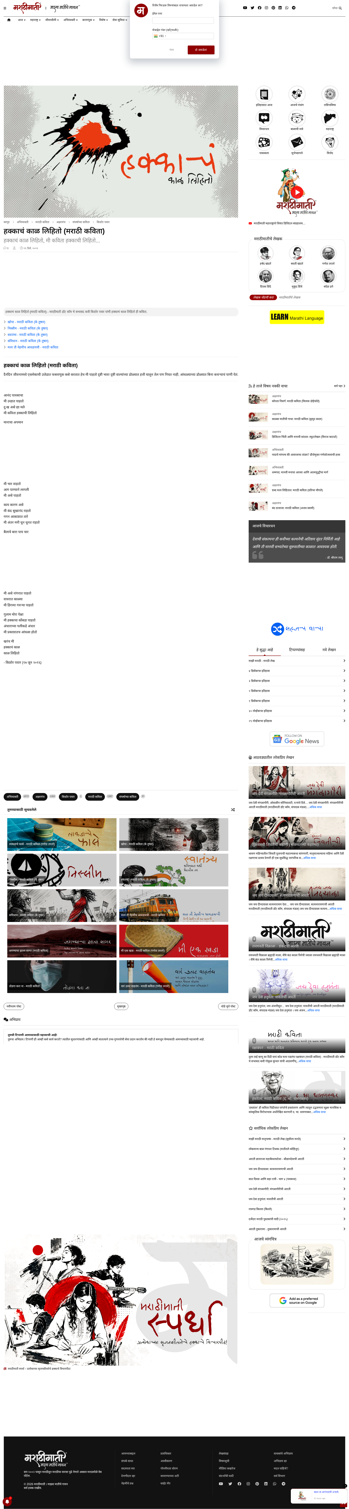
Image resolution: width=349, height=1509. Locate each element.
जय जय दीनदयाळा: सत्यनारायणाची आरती (280, 895)
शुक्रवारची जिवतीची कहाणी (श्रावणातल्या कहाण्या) (285, 845)
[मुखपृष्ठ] (9, 21)
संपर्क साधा (127, 1461)
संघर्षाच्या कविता (81, 222)
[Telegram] (293, 8)
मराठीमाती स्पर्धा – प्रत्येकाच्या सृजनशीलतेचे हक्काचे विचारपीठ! (39, 1368)
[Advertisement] (121, 280)
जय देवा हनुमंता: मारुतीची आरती (274, 997)
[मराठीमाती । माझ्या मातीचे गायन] (55, 12)
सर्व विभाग (279, 1475)
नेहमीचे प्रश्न (127, 1483)
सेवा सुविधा (119, 19)
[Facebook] (259, 8)
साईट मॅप (165, 1483)
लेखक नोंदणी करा (263, 297)
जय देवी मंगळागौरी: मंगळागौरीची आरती (278, 794)
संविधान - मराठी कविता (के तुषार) (28, 341)
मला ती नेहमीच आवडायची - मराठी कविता (33, 347)
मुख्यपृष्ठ (121, 1006)
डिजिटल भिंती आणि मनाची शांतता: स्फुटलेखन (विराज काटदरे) (304, 436)
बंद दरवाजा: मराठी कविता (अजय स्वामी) (293, 508)
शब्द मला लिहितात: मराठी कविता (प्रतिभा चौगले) (297, 490)
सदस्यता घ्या (128, 1468)
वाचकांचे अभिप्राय (283, 1453)
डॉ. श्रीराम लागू (335, 557)
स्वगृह (7, 222)
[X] (252, 8)
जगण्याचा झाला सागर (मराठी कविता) (28, 950)
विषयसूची (224, 1461)
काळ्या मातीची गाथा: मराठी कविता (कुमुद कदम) (297, 419)
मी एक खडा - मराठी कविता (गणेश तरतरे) (143, 950)
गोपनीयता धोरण (169, 1468)
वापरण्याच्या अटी (170, 1475)
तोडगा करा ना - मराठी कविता (24, 986)
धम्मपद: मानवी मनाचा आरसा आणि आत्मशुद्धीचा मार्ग (300, 472)
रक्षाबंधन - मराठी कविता (268, 1048)
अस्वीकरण (166, 1461)
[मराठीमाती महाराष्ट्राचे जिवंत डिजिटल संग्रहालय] (297, 192)
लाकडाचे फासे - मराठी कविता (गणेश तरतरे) (32, 844)
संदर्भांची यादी (226, 1475)
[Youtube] (245, 8)
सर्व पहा (338, 386)
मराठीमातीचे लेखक (289, 297)
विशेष (102, 19)
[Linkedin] (280, 8)
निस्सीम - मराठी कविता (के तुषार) (28, 328)
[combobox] (160, 36)
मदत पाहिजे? (281, 1468)
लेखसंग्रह (223, 1453)
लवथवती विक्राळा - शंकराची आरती (275, 946)
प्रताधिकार (166, 1453)
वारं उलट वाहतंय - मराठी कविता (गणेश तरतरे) (145, 986)
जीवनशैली (50, 19)
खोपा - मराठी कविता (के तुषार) (26, 322)
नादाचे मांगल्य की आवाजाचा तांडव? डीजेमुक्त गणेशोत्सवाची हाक (306, 454)
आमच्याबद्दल (128, 1453)
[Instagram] (266, 8)
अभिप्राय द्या (280, 1461)
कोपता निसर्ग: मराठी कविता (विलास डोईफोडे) (296, 401)
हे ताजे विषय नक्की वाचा (269, 386)
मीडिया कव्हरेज (227, 1468)
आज (20, 19)
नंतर (171, 49)
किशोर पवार (103, 222)
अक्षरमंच (60, 222)
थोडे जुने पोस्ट (228, 1006)
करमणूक (87, 19)
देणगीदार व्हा (128, 1475)
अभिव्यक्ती (69, 19)
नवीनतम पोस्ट (14, 1006)
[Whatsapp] (286, 8)
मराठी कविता (42, 222)
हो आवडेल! (201, 49)
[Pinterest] (273, 8)
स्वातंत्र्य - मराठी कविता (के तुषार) (28, 335)
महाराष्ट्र (34, 19)
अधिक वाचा (315, 807)
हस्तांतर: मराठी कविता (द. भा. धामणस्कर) (280, 1099)
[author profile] (14, 248)
